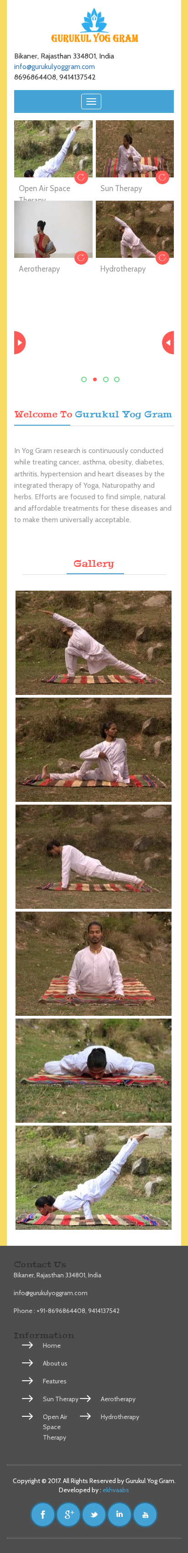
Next (166, 343)
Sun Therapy (121, 188)
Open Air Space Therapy (55, 1427)
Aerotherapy (39, 268)
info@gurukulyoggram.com (54, 66)
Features (55, 1381)
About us (55, 1363)
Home (52, 1345)
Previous (22, 343)
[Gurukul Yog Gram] (94, 643)
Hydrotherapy (123, 268)
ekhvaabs (115, 1490)
